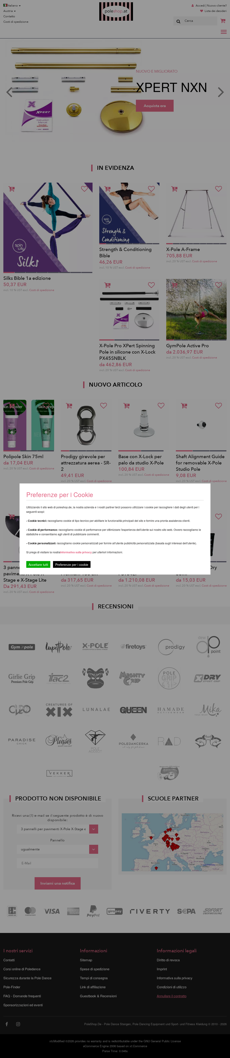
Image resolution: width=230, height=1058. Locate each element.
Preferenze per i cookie (71, 564)
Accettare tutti (38, 564)
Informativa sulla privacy (76, 552)
